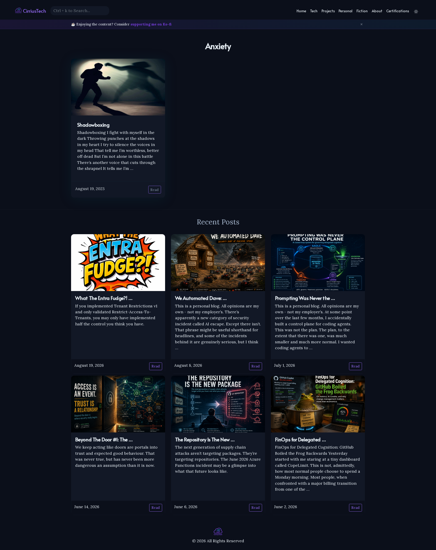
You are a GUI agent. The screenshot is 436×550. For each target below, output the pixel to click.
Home (301, 10)
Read (154, 190)
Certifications (397, 10)
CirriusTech (34, 10)
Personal (345, 10)
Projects (328, 10)
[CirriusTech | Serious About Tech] (218, 531)
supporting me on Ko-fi (151, 24)
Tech (313, 10)
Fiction (362, 10)
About (377, 10)
